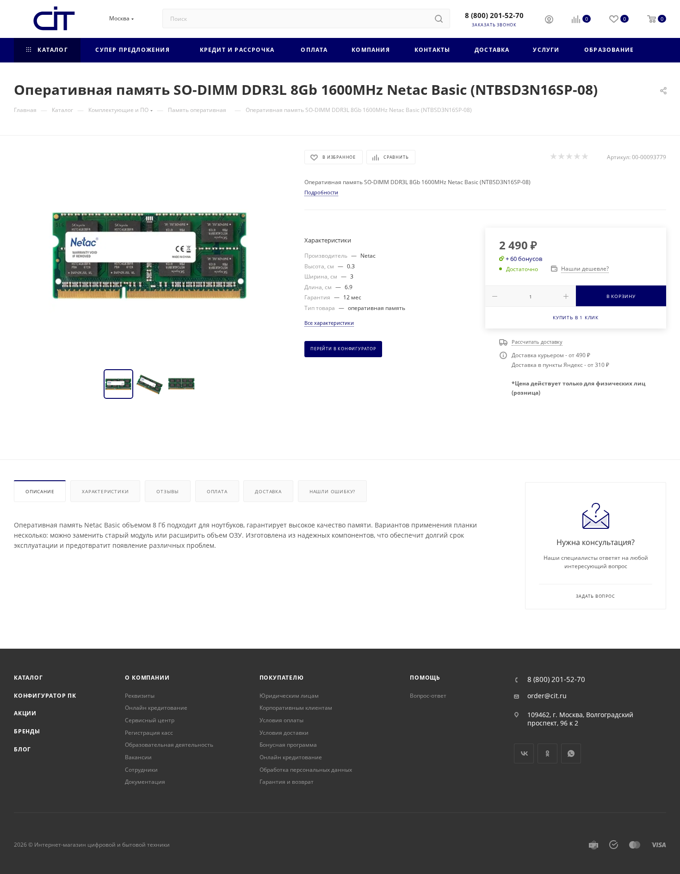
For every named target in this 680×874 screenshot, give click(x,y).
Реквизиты (140, 696)
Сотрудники (141, 770)
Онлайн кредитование (156, 708)
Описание (39, 491)
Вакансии (138, 757)
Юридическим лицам (289, 696)
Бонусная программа (288, 745)
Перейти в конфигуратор (343, 349)
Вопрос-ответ (428, 696)
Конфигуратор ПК (45, 696)
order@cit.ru (547, 696)
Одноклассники (547, 753)
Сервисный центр (149, 720)
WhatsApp (571, 753)
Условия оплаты (281, 720)
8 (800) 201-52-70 (494, 15)
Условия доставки (284, 733)
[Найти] (438, 18)
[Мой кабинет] (549, 20)
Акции (25, 713)
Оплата (217, 491)
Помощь (425, 678)
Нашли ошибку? (332, 491)
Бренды (27, 731)
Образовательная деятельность (169, 745)
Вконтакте (524, 753)
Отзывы (167, 491)
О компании (147, 678)
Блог (22, 749)
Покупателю (282, 678)
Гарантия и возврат (287, 782)
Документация (145, 782)
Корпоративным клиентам (296, 708)
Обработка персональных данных (306, 770)
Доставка (268, 491)
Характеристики (105, 491)
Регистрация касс (149, 733)
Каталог (28, 678)
